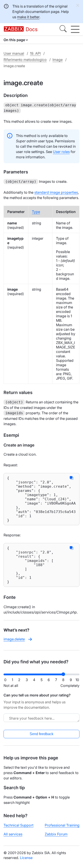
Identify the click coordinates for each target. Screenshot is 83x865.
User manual (14, 53)
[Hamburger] (75, 29)
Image (57, 59)
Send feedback (41, 734)
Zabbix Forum (56, 834)
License (26, 857)
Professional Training (62, 825)
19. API (35, 53)
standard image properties (56, 192)
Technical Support (18, 825)
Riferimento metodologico (25, 59)
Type (36, 211)
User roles (61, 151)
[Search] (63, 29)
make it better (28, 17)
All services (13, 834)
